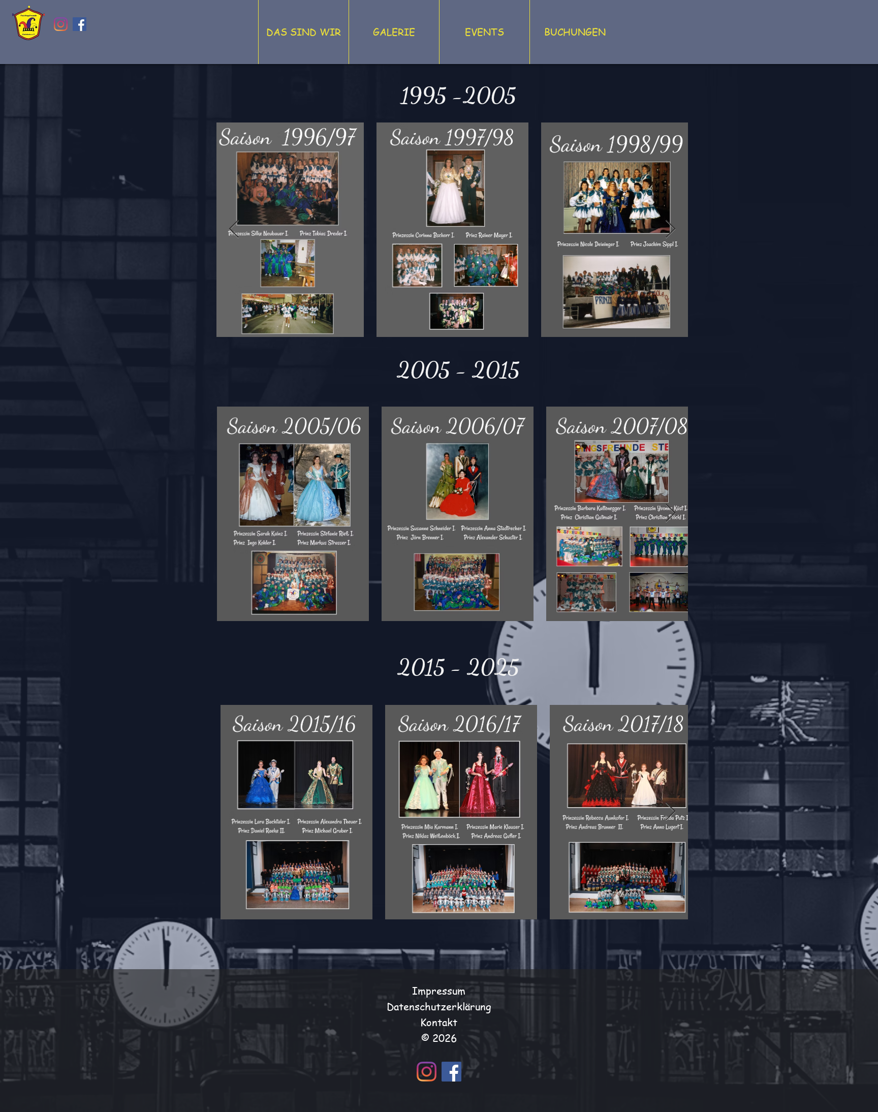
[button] (303, 32)
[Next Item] (670, 229)
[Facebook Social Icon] (451, 1072)
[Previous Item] (234, 229)
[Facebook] (79, 24)
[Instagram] (61, 24)
